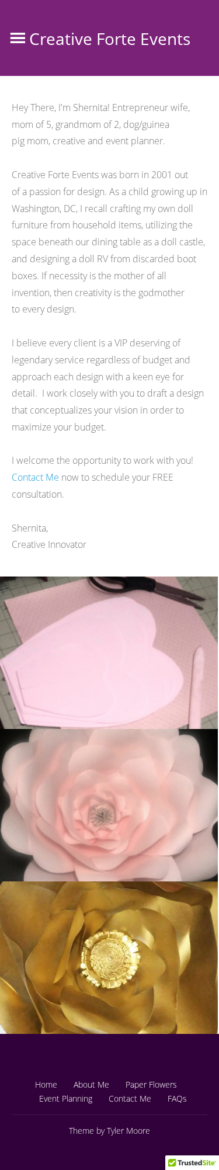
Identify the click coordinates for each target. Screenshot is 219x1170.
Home (46, 1084)
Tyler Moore (128, 1130)
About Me (91, 1084)
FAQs (177, 1098)
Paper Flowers (151, 1084)
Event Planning (65, 1098)
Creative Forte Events (109, 38)
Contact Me (35, 477)
